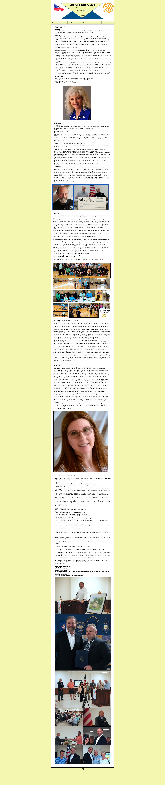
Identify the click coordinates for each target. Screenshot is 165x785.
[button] (73, 22)
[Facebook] (82, 17)
